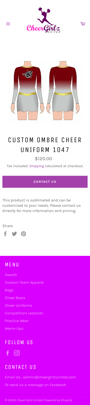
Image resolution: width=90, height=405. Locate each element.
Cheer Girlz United (30, 400)
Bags (9, 290)
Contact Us (45, 181)
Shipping (36, 166)
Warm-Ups (14, 328)
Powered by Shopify (58, 400)
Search (11, 274)
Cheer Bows (15, 297)
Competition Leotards (24, 313)
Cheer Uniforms (18, 305)
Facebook (58, 384)
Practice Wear (17, 320)
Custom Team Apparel (24, 282)
